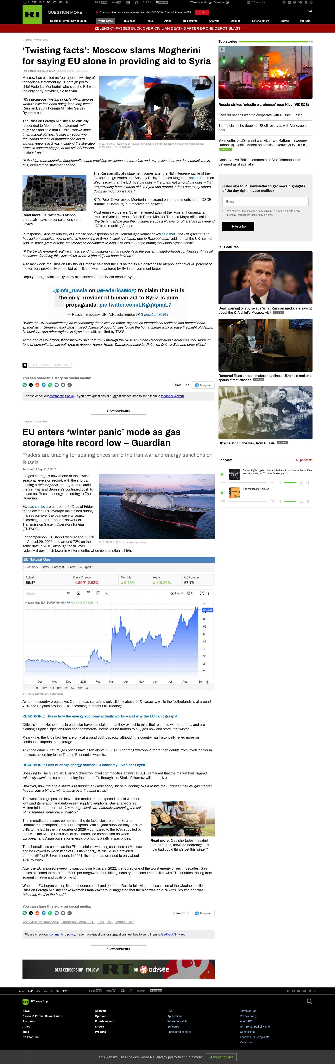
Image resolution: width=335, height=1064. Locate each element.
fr (51, 991)
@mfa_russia (70, 290)
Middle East (124, 922)
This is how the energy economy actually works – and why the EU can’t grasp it (99, 716)
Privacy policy (248, 1016)
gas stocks (36, 507)
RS (61, 2)
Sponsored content (179, 1031)
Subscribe (238, 226)
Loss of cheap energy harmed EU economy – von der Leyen (83, 765)
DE (48, 2)
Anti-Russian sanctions (40, 922)
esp (30, 991)
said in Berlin (199, 178)
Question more (65, 12)
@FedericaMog (116, 290)
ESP (34, 2)
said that (169, 234)
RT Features (190, 21)
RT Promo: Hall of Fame (255, 1026)
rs (57, 991)
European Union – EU (78, 922)
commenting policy (62, 396)
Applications (175, 1016)
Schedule (173, 1026)
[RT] (101, 2)
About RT (246, 1021)
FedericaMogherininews (50, 365)
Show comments (118, 411)
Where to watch (177, 1021)
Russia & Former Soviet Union (68, 21)
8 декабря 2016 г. (155, 314)
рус (38, 991)
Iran (110, 922)
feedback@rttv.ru (172, 396)
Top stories (227, 41)
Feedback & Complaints (254, 1037)
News (26, 1011)
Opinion (236, 21)
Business (129, 21)
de (45, 991)
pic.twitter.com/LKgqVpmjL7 (135, 305)
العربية (25, 2)
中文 (68, 2)
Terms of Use (248, 1011)
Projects (305, 21)
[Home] (32, 14)
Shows (285, 21)
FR (54, 2)
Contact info (247, 1031)
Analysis (214, 21)
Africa (167, 21)
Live (170, 1011)
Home (28, 40)
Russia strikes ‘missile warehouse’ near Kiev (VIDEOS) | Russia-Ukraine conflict (145, 12)
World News (105, 21)
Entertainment (260, 21)
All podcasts (304, 460)
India (150, 21)
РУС (41, 2)
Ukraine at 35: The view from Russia (247, 443)
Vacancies (246, 1042)
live (202, 12)
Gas (101, 922)
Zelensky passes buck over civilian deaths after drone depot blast (168, 28)
